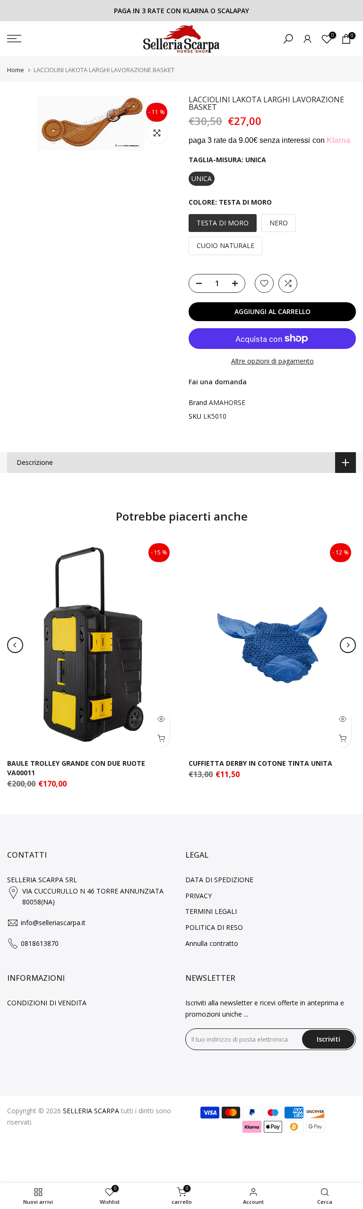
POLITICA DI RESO (214, 927)
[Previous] (15, 645)
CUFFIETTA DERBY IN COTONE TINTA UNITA (260, 763)
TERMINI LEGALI (211, 911)
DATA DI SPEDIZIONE (219, 879)
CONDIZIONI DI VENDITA (46, 1002)
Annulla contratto (211, 943)
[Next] (348, 645)
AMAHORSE (227, 402)
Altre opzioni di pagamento (272, 360)
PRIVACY (198, 895)
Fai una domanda (218, 381)
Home (15, 70)
